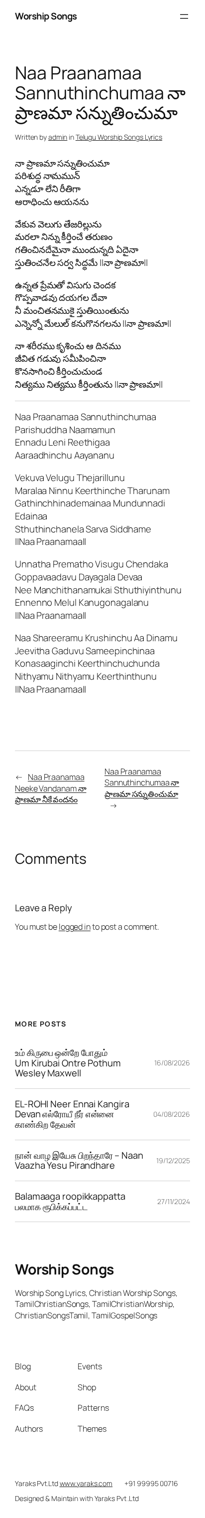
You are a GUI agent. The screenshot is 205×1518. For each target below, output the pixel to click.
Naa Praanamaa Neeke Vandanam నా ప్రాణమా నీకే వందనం (50, 788)
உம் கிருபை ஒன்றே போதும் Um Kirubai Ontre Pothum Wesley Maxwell (68, 1062)
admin (58, 137)
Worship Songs (46, 15)
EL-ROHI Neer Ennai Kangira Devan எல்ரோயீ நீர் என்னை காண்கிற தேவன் (72, 1114)
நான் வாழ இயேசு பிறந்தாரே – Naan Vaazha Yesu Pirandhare (79, 1160)
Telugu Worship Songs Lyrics (119, 137)
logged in (75, 926)
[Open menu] (184, 16)
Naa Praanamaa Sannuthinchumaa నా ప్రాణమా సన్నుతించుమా (141, 782)
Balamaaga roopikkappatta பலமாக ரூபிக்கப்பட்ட (70, 1201)
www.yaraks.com (86, 1483)
